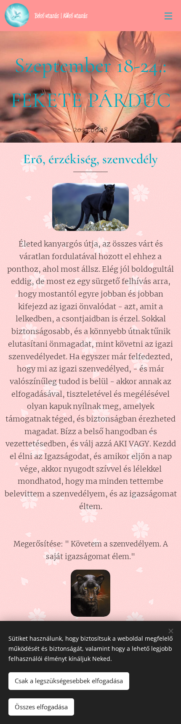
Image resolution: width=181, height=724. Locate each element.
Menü (168, 15)
